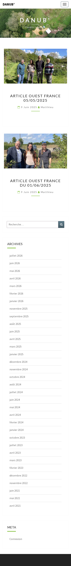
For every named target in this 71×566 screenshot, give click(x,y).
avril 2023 (15, 452)
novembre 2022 (18, 483)
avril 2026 (15, 278)
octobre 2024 (17, 377)
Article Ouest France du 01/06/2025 (35, 182)
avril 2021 (15, 505)
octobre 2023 (17, 437)
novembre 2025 (18, 308)
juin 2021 (14, 490)
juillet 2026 (16, 255)
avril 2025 (15, 339)
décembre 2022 (18, 475)
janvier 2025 (16, 354)
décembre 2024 (18, 361)
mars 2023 (15, 460)
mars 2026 (15, 286)
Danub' (9, 4)
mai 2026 (14, 271)
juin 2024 (14, 399)
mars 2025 (15, 346)
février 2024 (16, 422)
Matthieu (47, 107)
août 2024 (15, 384)
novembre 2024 (18, 369)
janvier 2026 (16, 301)
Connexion (15, 539)
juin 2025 (14, 331)
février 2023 (16, 467)
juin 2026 (14, 263)
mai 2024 (14, 407)
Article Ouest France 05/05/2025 (35, 98)
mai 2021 (14, 498)
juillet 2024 (16, 392)
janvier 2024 (16, 430)
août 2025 (15, 324)
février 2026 (16, 293)
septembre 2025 (19, 316)
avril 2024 (15, 414)
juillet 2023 (16, 445)
